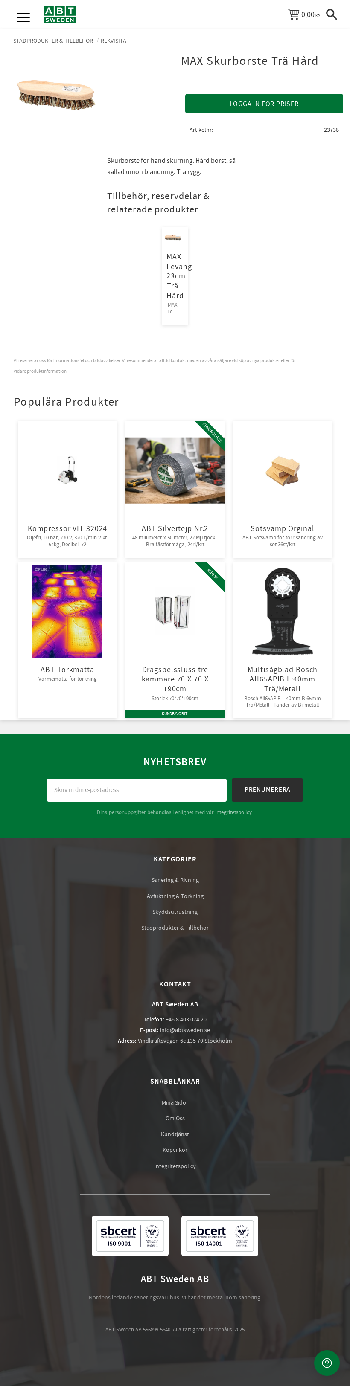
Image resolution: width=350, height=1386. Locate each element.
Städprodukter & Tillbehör (175, 928)
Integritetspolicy (175, 1166)
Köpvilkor (175, 1150)
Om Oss (175, 1118)
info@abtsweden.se (185, 1030)
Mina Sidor (175, 1103)
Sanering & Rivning (175, 880)
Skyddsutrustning (175, 912)
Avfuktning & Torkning (175, 896)
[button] (24, 8)
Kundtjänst (175, 1134)
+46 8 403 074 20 (186, 1020)
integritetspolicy (233, 812)
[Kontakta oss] (327, 1363)
